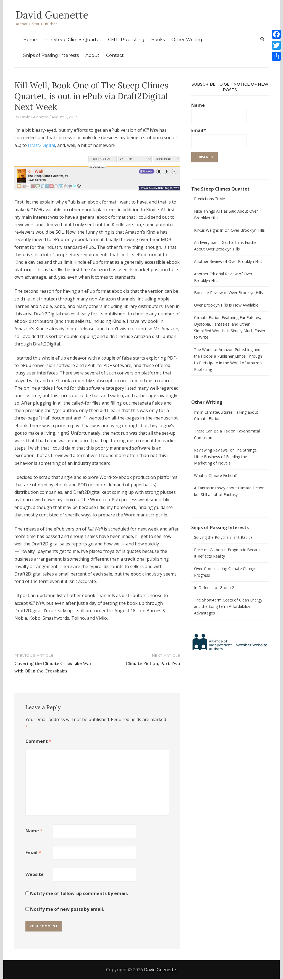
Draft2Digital (41, 145)
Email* (198, 130)
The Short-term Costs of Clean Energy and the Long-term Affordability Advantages (228, 606)
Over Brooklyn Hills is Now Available (226, 305)
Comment (38, 741)
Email (33, 852)
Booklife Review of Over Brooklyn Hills (228, 292)
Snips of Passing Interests (51, 55)
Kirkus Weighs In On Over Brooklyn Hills (229, 230)
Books (158, 39)
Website (34, 874)
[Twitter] (276, 45)
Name (34, 831)
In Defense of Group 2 (214, 587)
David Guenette (52, 15)
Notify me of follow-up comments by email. (79, 893)
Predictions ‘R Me (209, 198)
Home (30, 39)
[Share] (276, 56)
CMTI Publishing (126, 39)
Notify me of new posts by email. (67, 909)
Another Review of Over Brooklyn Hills (228, 261)
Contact (115, 55)
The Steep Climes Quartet (72, 39)
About (92, 55)
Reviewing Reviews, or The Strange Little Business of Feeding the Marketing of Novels (225, 456)
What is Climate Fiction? (215, 475)
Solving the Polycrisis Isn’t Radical (223, 537)
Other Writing (186, 39)
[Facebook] (276, 34)
